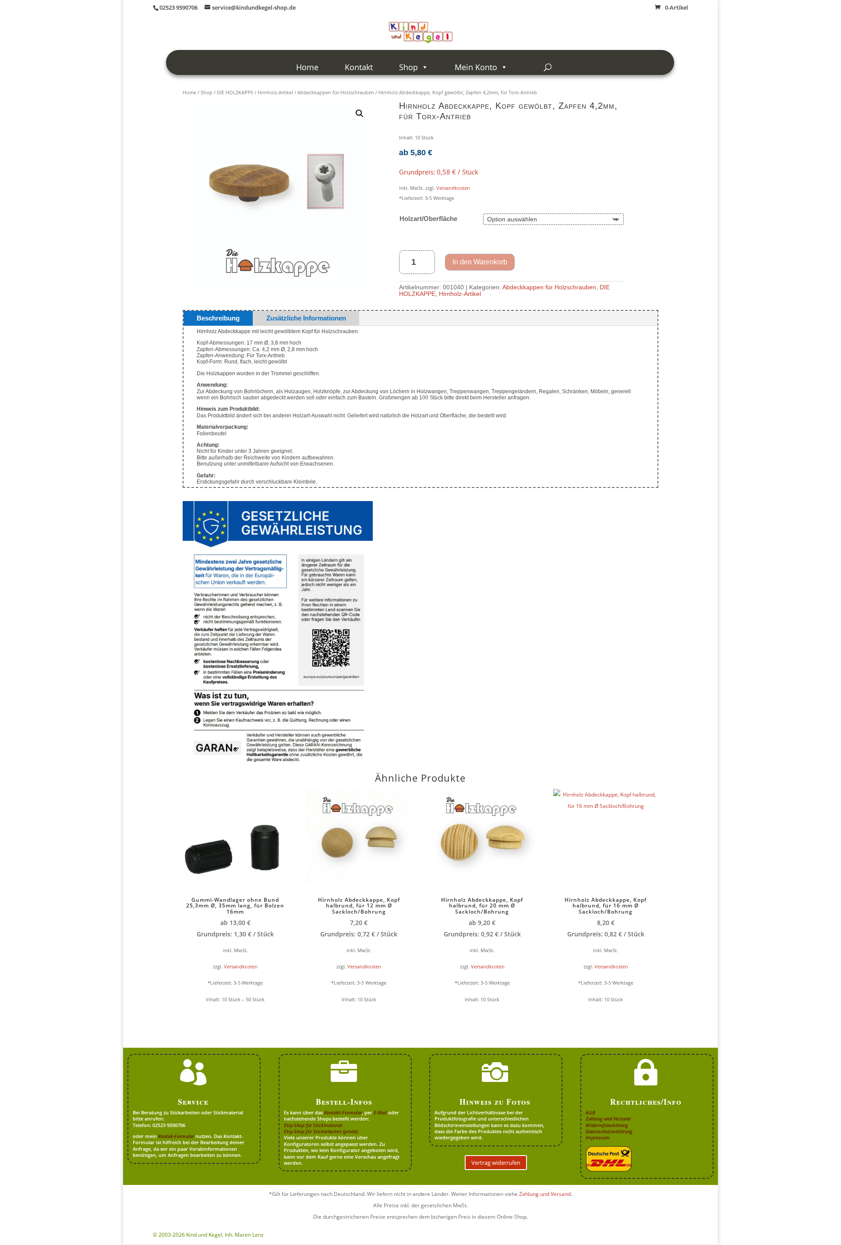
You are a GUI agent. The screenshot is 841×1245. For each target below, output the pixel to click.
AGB (590, 1112)
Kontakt (359, 67)
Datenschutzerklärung (609, 1131)
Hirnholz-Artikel (275, 92)
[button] (359, 113)
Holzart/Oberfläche (428, 218)
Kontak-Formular (176, 1136)
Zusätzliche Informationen (306, 318)
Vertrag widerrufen (495, 1163)
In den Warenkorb (479, 262)
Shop (408, 67)
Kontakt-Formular (343, 1112)
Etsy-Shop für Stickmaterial (313, 1125)
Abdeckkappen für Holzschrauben (335, 92)
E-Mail (380, 1112)
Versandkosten (453, 188)
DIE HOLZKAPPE (235, 92)
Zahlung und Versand (608, 1118)
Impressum (598, 1137)
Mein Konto (476, 67)
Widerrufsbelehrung (607, 1125)
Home (307, 67)
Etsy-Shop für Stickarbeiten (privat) (321, 1131)
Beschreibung (218, 318)
